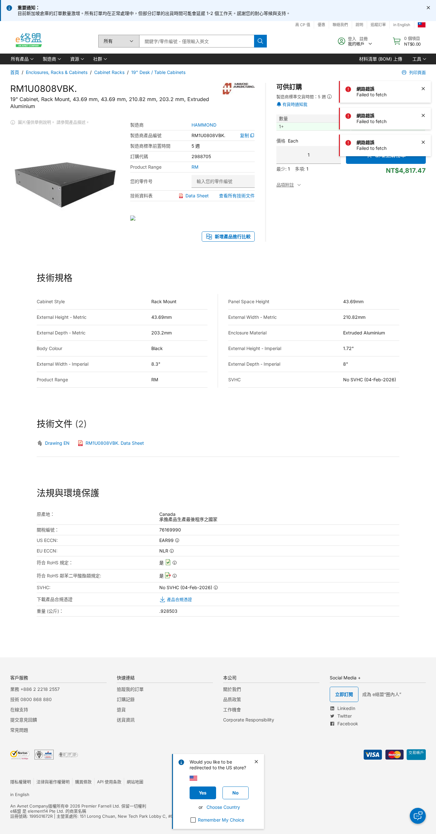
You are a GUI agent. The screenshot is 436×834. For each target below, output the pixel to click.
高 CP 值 (302, 24)
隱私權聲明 (20, 781)
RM (195, 167)
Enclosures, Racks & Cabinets (56, 72)
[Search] (260, 41)
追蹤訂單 (378, 24)
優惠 (321, 24)
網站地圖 (135, 781)
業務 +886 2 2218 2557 (35, 689)
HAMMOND (204, 125)
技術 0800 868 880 (31, 699)
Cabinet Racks (109, 72)
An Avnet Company (29, 805)
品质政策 (232, 699)
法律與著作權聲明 (53, 781)
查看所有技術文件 (237, 195)
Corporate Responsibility (248, 719)
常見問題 (19, 730)
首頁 (14, 72)
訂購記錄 (126, 699)
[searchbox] (196, 41)
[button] (22, 59)
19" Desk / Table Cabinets (158, 72)
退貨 (121, 709)
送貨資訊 (126, 719)
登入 (352, 38)
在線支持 (19, 709)
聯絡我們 (340, 24)
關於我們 (232, 689)
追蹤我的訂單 (130, 689)
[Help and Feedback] (418, 816)
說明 (359, 24)
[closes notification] (428, 7)
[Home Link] (28, 41)
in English (401, 24)
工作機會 (232, 709)
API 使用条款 (109, 781)
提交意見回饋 (23, 719)
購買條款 (83, 781)
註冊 (363, 38)
